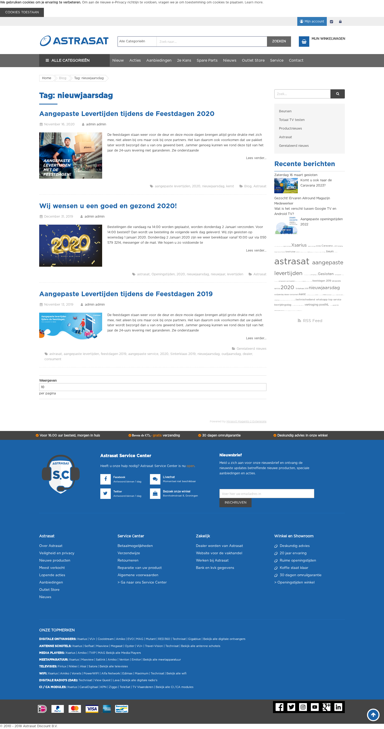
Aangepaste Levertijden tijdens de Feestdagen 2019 (126, 294)
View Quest (102, 680)
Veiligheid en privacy (56, 553)
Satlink (100, 659)
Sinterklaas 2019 (183, 353)
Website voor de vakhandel (219, 553)
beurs (330, 251)
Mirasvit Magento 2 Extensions (246, 421)
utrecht (304, 281)
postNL (324, 305)
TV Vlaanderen (142, 687)
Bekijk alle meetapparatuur (162, 659)
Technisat (179, 639)
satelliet (298, 252)
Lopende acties (52, 575)
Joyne (308, 252)
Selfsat (89, 646)
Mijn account (314, 21)
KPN (103, 687)
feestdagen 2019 (113, 353)
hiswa (325, 294)
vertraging (312, 305)
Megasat (117, 646)
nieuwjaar (218, 274)
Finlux (62, 666)
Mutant (151, 639)
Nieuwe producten (54, 560)
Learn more (254, 2)
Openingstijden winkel (296, 582)
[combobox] (192, 41)
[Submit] (337, 93)
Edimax (127, 673)
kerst (230, 186)
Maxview (102, 646)
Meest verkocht (52, 568)
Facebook (119, 477)
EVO (130, 639)
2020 (196, 186)
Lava (116, 680)
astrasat (143, 274)
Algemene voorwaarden (138, 575)
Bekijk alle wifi (176, 673)
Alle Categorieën (70, 60)
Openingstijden (163, 274)
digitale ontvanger (312, 246)
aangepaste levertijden (172, 186)
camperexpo (277, 300)
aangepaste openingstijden (287, 281)
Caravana (327, 246)
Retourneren (128, 560)
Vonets (76, 673)
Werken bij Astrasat (212, 560)
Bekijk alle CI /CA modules (174, 687)
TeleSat (125, 687)
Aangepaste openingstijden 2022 (321, 222)
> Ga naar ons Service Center (142, 582)
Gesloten (326, 274)
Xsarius (299, 245)
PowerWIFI (91, 673)
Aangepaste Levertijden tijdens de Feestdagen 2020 (126, 114)
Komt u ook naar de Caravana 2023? (316, 183)
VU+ (92, 639)
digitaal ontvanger (287, 246)
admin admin (96, 124)
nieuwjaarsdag (213, 186)
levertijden (235, 274)
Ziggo (113, 687)
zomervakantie (277, 310)
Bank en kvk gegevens (215, 568)
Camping (340, 246)
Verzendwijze (129, 553)
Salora (93, 666)
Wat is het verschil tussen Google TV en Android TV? (305, 211)
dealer (247, 353)
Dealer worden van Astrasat (219, 546)
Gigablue (194, 639)
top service (334, 300)
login (340, 21)
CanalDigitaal (290, 252)
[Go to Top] (373, 715)
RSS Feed (312, 321)
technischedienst (306, 300)
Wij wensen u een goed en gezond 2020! (108, 206)
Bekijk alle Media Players (123, 652)
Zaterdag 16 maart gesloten (295, 175)
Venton (124, 659)
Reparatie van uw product (140, 568)
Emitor (136, 659)
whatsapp (322, 300)
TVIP (92, 652)
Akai (83, 666)
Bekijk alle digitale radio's (139, 680)
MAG (139, 639)
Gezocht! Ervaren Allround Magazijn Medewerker (302, 201)
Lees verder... (256, 158)
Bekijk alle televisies (114, 666)
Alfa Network (110, 673)
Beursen (285, 111)
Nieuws (45, 597)
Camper (276, 252)
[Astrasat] (74, 30)
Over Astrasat (50, 546)
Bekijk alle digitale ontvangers (224, 639)
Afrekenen (331, 21)
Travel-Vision (154, 646)
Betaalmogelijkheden (135, 546)
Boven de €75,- (155, 435)
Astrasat (259, 186)
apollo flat (336, 305)
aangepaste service (143, 353)
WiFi (336, 246)
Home (46, 78)
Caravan (279, 252)
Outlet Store (49, 590)
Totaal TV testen (292, 119)
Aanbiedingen (51, 582)
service (282, 310)
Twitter (117, 492)
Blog (248, 186)
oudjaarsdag (231, 353)
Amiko (319, 246)
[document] (192, 8)
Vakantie (283, 252)
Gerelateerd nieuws (251, 348)
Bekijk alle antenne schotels (200, 646)
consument (52, 359)
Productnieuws (290, 128)
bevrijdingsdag (283, 305)
